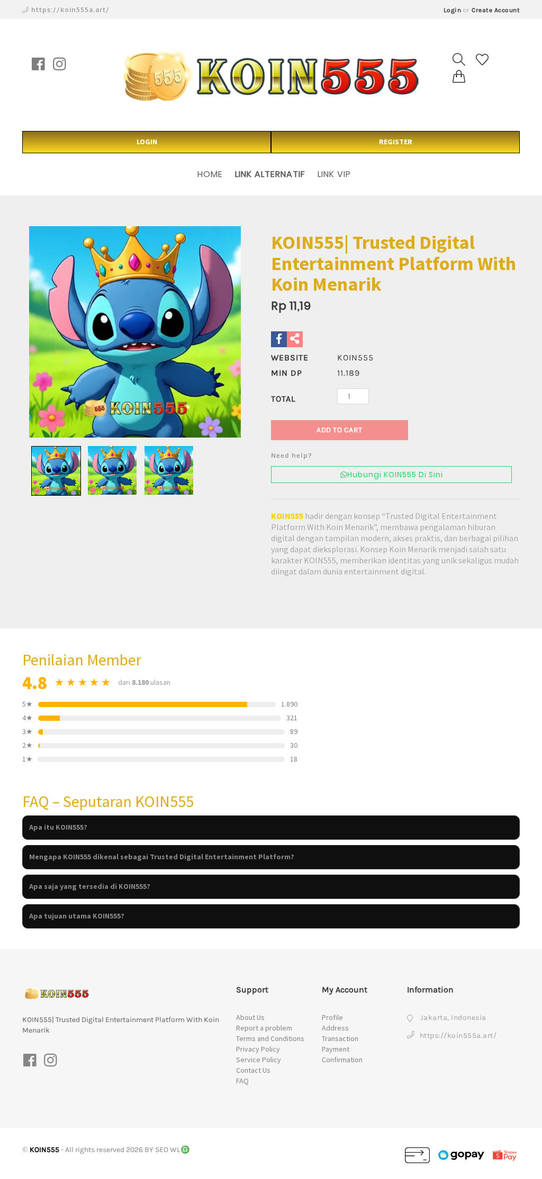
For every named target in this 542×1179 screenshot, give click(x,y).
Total (283, 399)
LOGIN (147, 141)
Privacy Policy (258, 1049)
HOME (210, 174)
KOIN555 (287, 515)
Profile (332, 1017)
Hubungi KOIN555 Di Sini (395, 474)
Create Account (496, 10)
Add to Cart (340, 429)
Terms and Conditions (270, 1038)
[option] (135, 332)
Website (290, 357)
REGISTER (395, 141)
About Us (250, 1017)
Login (453, 10)
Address (335, 1028)
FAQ (242, 1080)
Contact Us (253, 1070)
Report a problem (264, 1028)
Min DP (286, 373)
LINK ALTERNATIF (270, 174)
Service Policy (258, 1059)
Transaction (340, 1038)
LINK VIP (334, 174)
